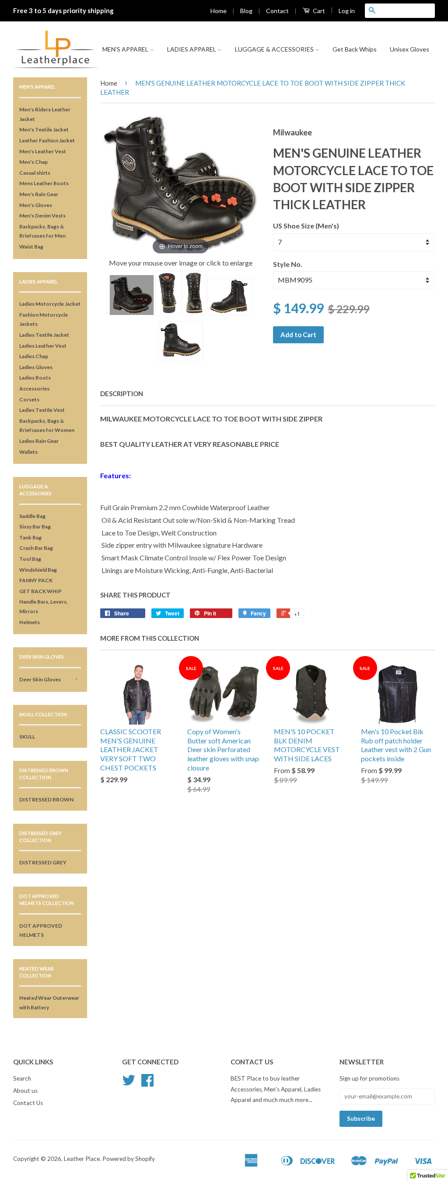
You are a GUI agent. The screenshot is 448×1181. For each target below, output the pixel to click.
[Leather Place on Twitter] (128, 1083)
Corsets (29, 399)
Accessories (34, 388)
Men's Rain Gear (38, 194)
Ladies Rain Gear (39, 441)
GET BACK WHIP (40, 591)
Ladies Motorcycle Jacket (49, 303)
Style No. (287, 264)
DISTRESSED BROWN (46, 799)
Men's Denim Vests (42, 215)
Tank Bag (30, 537)
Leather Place (82, 1158)
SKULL (27, 736)
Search (22, 1078)
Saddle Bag (32, 516)
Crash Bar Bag (36, 548)
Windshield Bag (38, 569)
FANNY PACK (35, 580)
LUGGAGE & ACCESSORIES (275, 49)
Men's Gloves (35, 205)
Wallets (28, 452)
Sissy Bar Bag (35, 526)
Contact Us (28, 1102)
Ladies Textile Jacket (44, 335)
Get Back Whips (354, 49)
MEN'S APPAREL (126, 49)
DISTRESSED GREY (42, 862)
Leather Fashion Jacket (47, 140)
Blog (246, 10)
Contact (277, 10)
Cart (318, 10)
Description (121, 393)
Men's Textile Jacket (44, 129)
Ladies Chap (33, 356)
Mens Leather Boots (44, 183)
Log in (347, 10)
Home (218, 10)
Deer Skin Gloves (40, 679)
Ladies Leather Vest (42, 345)
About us (25, 1090)
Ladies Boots (35, 377)
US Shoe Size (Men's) (306, 225)
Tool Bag (30, 559)
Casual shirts (34, 172)
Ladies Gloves (35, 367)
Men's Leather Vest (42, 151)
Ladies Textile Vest (42, 410)
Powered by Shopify (128, 1158)
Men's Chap (33, 162)
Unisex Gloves (409, 49)
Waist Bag (31, 246)
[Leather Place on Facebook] (147, 1083)
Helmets (29, 622)
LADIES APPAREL (192, 49)
